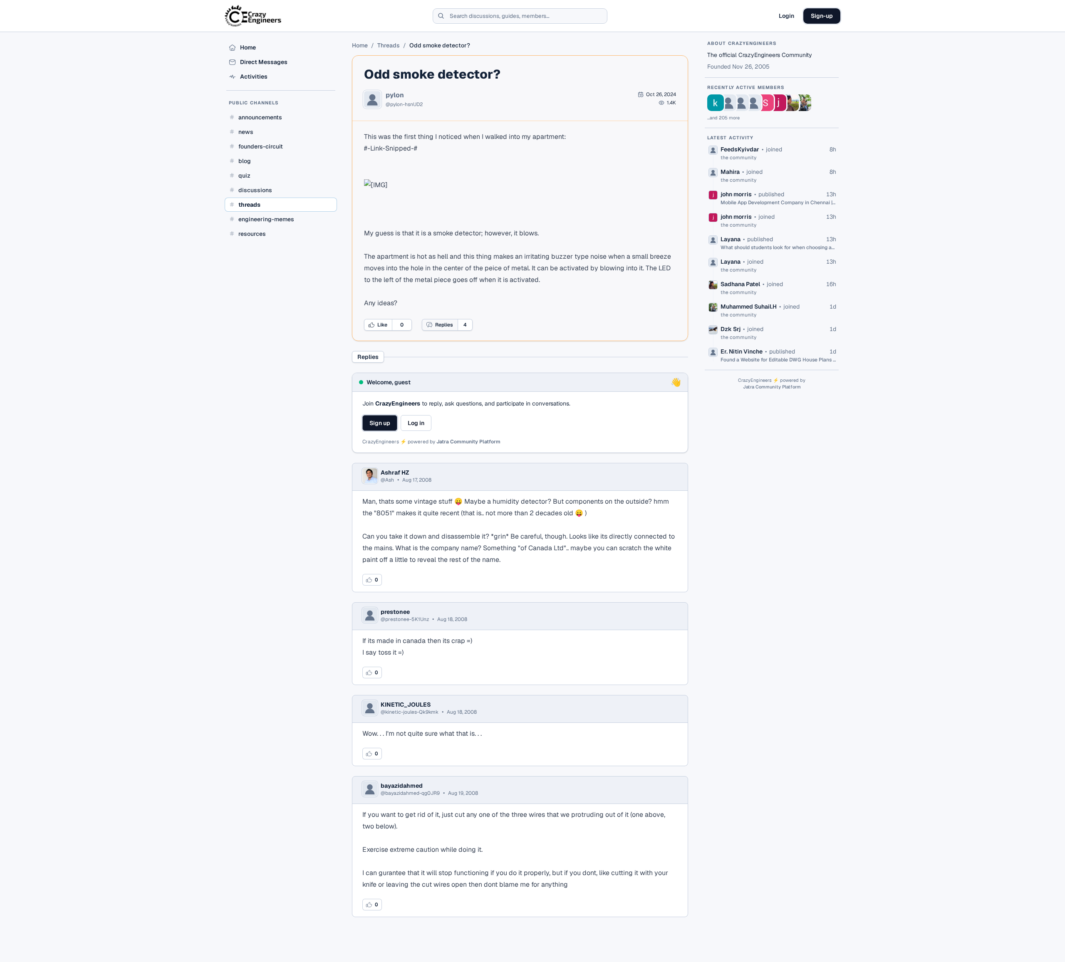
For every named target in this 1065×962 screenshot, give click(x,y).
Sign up (379, 423)
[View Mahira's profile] (740, 102)
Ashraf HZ (395, 472)
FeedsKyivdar (740, 149)
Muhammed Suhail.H (749, 306)
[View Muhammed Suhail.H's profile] (803, 102)
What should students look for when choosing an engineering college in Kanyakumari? (778, 247)
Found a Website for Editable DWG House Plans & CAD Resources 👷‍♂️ (778, 359)
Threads (388, 45)
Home (360, 45)
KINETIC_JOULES (406, 704)
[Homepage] (253, 15)
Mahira (730, 172)
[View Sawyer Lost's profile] (765, 102)
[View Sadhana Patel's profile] (790, 102)
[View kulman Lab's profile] (715, 102)
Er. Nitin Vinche (742, 351)
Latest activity (730, 138)
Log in (416, 423)
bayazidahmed (402, 785)
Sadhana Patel (740, 284)
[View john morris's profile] (778, 102)
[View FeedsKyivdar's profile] (728, 102)
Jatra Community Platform (468, 441)
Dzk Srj (731, 329)
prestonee (395, 612)
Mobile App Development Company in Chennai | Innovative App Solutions (778, 202)
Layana (731, 239)
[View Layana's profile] (753, 102)
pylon (395, 95)
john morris (736, 194)
